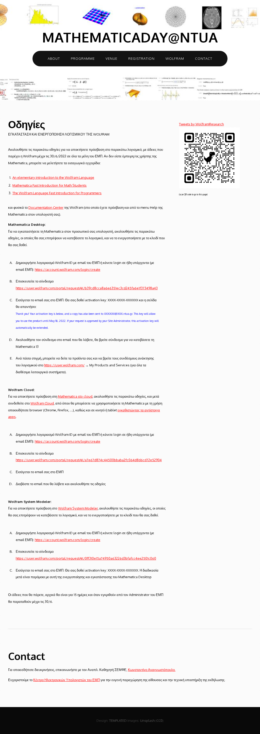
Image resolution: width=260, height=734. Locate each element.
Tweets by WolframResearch (201, 124)
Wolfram (175, 58)
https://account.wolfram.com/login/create (67, 269)
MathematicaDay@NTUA (130, 37)
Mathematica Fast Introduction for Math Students (49, 185)
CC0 (159, 720)
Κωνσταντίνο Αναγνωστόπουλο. (151, 669)
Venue (111, 58)
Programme (83, 58)
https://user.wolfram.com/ (64, 365)
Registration (141, 58)
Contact (203, 58)
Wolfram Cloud (42, 403)
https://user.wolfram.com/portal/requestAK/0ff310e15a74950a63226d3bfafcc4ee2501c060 (86, 558)
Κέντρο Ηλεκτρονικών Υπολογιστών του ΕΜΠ (66, 680)
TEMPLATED (118, 720)
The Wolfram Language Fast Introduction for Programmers (57, 193)
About (54, 58)
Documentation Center (45, 207)
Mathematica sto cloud (75, 396)
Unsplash (147, 720)
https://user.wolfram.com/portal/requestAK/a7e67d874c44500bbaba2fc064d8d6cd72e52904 (89, 460)
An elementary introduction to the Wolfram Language (53, 177)
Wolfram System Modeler (78, 508)
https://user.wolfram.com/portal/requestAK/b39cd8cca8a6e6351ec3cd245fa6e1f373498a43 (87, 288)
